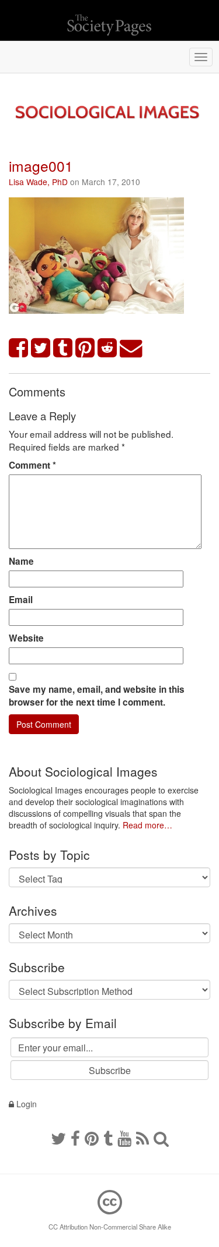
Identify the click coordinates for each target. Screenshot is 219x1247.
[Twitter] (58, 1137)
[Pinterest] (92, 1137)
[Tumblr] (108, 1137)
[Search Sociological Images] (161, 1137)
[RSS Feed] (142, 1137)
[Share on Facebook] (19, 348)
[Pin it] (85, 348)
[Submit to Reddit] (107, 348)
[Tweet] (41, 348)
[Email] (131, 348)
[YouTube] (124, 1137)
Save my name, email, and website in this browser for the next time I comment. (97, 695)
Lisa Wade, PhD (38, 181)
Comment (32, 465)
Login (25, 1104)
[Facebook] (75, 1137)
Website (26, 638)
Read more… (147, 825)
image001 (41, 165)
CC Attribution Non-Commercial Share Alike (109, 1226)
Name (21, 561)
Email (21, 599)
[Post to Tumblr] (63, 348)
